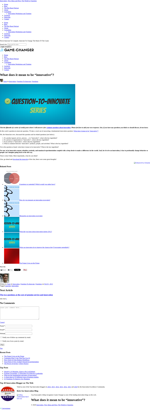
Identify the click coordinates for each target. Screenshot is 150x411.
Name (2, 326)
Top (1, 348)
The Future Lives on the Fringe (29, 263)
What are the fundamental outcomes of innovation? (20, 375)
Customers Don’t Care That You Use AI (17, 358)
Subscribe (7, 17)
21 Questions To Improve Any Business (17, 379)
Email (2, 330)
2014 (57, 387)
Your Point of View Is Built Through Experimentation (21, 362)
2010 (75, 387)
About (6, 10)
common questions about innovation (59, 127)
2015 (53, 387)
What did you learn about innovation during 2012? (35, 231)
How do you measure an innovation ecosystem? (34, 200)
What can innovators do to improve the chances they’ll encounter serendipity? (44, 247)
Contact (6, 19)
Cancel (2, 322)
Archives (7, 15)
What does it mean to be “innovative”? (86, 131)
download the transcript (20, 159)
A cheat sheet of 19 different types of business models (21, 377)
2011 (69, 387)
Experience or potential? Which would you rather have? (37, 184)
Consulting (7, 12)
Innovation (12, 81)
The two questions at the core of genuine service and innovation (26, 295)
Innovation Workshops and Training (19, 13)
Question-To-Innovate (24, 81)
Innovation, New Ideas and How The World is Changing (18, 1)
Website (2, 333)
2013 (61, 387)
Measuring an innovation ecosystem (30, 216)
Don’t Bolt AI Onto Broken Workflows (16, 360)
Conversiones (6, 408)
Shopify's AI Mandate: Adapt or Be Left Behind (19, 371)
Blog (5, 6)
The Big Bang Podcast (11, 8)
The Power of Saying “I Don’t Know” (16, 364)
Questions (35, 81)
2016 (49, 387)
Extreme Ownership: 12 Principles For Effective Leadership (23, 373)
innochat (8, 286)
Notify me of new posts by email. (13, 341)
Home (6, 4)
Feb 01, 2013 (48, 284)
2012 (65, 387)
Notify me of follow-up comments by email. (16, 337)
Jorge (5, 81)
